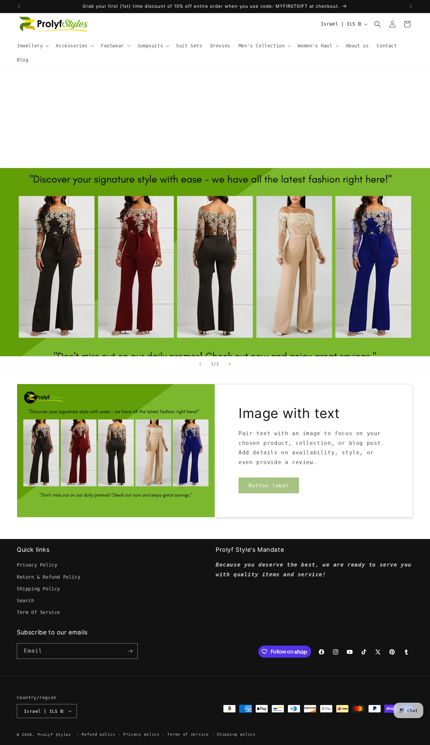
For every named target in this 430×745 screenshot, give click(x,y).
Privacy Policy (37, 565)
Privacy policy (141, 734)
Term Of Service (38, 612)
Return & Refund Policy (48, 577)
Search (25, 600)
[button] (32, 46)
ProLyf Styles (54, 735)
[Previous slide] (200, 364)
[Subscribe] (130, 651)
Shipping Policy (38, 588)
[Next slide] (229, 364)
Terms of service (188, 734)
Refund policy (98, 734)
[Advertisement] (215, 118)
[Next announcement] (410, 6)
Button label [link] (269, 486)
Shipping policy (236, 734)
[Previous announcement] (19, 6)
